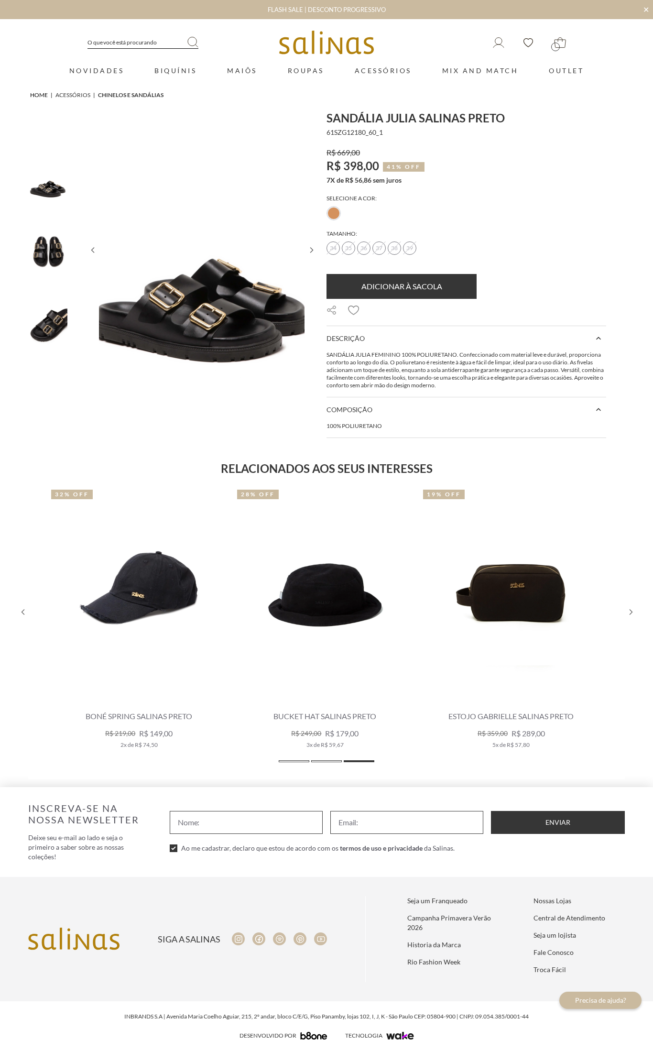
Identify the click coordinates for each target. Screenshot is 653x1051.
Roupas (306, 70)
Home (39, 95)
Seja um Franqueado (437, 901)
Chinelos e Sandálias (130, 95)
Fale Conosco (553, 952)
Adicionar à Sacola (401, 286)
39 (409, 248)
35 (348, 248)
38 (394, 248)
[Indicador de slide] (294, 761)
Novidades (96, 70)
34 (333, 248)
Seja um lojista (554, 935)
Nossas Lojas (552, 901)
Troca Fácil (549, 969)
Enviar (557, 822)
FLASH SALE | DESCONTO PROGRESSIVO (327, 9)
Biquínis (175, 70)
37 (379, 248)
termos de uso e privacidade (381, 848)
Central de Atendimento (569, 918)
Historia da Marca (434, 945)
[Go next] (311, 250)
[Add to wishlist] (353, 310)
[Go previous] (92, 250)
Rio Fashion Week (433, 962)
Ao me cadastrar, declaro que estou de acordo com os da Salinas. (318, 848)
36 (363, 248)
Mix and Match (480, 70)
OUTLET (566, 70)
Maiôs (242, 70)
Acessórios (383, 70)
